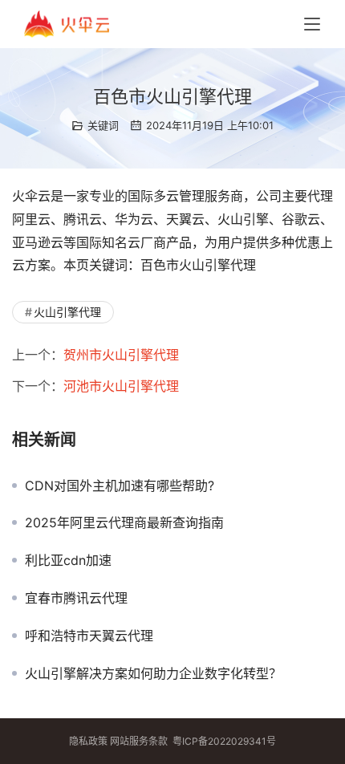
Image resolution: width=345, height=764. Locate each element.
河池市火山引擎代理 (121, 386)
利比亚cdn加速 (68, 560)
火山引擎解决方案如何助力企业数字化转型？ (153, 673)
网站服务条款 (139, 741)
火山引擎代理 (67, 312)
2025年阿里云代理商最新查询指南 (124, 522)
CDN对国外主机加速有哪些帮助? (119, 485)
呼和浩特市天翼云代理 (89, 635)
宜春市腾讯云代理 (76, 598)
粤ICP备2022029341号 (224, 741)
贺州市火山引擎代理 (121, 355)
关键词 (103, 125)
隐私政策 (88, 741)
